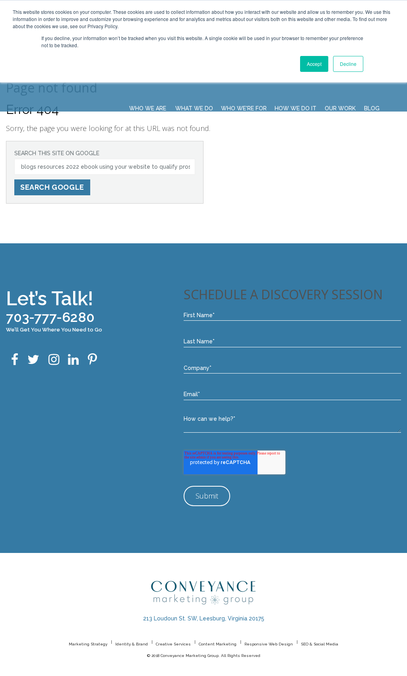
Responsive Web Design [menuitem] (268, 644)
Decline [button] (348, 63)
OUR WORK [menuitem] (340, 108)
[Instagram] (53, 360)
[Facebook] (14, 360)
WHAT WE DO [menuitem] (194, 108)
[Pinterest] (92, 360)
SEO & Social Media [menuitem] (319, 644)
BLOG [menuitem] (372, 108)
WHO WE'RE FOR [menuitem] (244, 108)
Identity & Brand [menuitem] (131, 644)
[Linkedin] (73, 360)
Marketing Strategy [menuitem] (88, 644)
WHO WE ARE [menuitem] (147, 108)
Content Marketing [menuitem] (217, 644)
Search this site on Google (56, 153)
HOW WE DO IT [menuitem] (295, 108)
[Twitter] (33, 360)
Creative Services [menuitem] (173, 644)
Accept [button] (314, 63)
